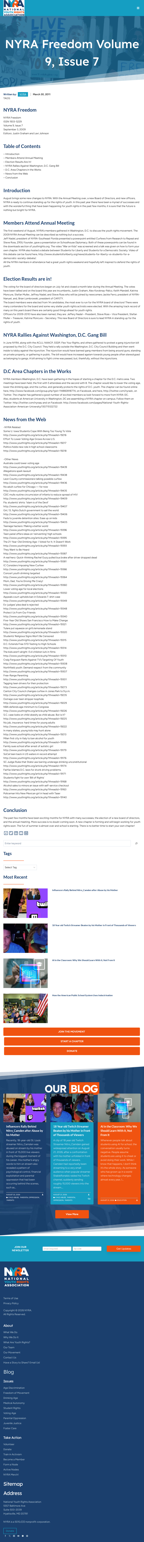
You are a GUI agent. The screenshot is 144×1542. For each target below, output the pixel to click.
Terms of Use (10, 1298)
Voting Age (9, 1413)
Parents (10, 1200)
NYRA (23, 94)
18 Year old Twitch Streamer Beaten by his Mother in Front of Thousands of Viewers (94, 925)
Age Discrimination (14, 1387)
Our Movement (11, 1352)
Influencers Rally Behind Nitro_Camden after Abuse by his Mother (85, 890)
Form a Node (10, 1464)
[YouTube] (18, 1536)
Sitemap (13, 1484)
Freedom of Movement (16, 1392)
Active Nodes (11, 1469)
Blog (8, 1372)
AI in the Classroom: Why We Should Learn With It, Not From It (83, 960)
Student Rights (11, 1408)
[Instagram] (14, 1536)
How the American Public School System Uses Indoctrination (82, 995)
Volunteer (8, 1444)
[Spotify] (27, 1536)
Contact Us (9, 1357)
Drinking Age (10, 1397)
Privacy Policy (11, 1303)
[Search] (136, 843)
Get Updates (123, 1248)
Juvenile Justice (12, 1423)
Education (122, 1200)
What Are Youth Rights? (16, 1342)
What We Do (10, 1332)
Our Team (8, 1347)
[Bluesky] (23, 1536)
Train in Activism (12, 1454)
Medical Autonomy (14, 1403)
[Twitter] (10, 1536)
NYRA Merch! (11, 1474)
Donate (7, 1449)
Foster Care (9, 1428)
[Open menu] (138, 8)
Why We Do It (11, 1337)
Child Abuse (13, 1197)
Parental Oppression (29, 1197)
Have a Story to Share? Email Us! (21, 1362)
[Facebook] (5, 1536)
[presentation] (25, 903)
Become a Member (14, 1459)
